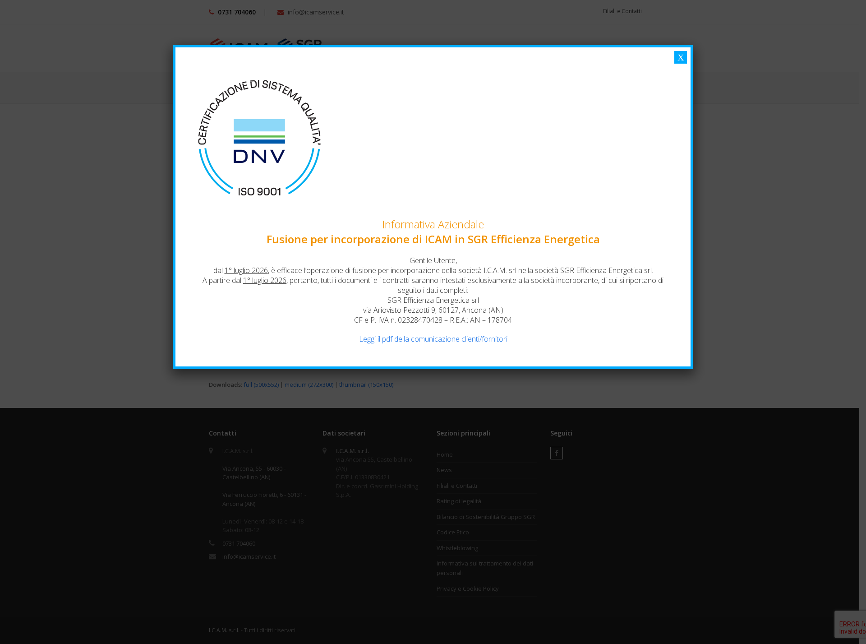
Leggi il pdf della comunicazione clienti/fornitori (433, 339)
